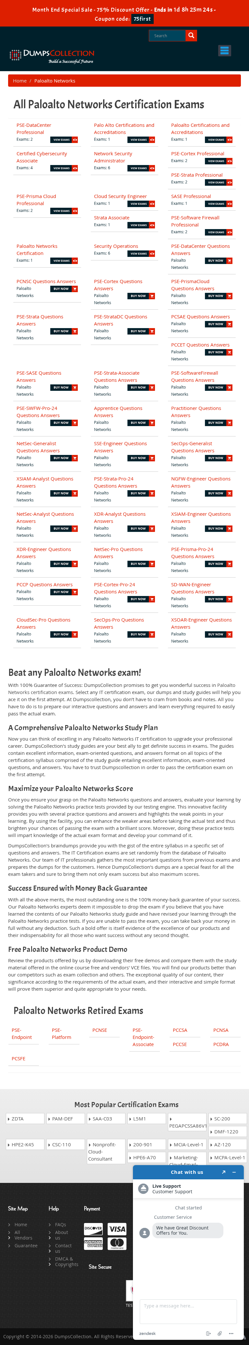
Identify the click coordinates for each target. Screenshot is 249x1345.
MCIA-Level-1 (188, 1144)
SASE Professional (191, 196)
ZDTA (17, 1118)
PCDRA (221, 1044)
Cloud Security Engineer (120, 196)
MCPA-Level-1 (229, 1157)
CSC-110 (61, 1144)
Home (20, 80)
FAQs (60, 1224)
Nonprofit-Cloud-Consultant (102, 1151)
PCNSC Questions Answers (46, 281)
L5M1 (139, 1118)
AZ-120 (222, 1144)
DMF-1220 (225, 1131)
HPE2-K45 (22, 1144)
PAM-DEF (62, 1118)
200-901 (142, 1144)
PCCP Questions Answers (45, 584)
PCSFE (18, 1058)
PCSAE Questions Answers (200, 316)
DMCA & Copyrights (64, 1261)
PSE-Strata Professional (197, 174)
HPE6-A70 (144, 1157)
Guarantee (24, 1245)
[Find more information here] (188, 1252)
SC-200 (221, 1118)
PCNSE (99, 1030)
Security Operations (116, 246)
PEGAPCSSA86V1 (188, 1125)
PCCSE (180, 1044)
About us (61, 1234)
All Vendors (23, 1234)
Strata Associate (111, 217)
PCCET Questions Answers (200, 344)
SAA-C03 (101, 1118)
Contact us (63, 1248)
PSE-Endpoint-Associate (143, 1037)
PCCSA (180, 1030)
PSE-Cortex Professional (197, 153)
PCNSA (221, 1030)
